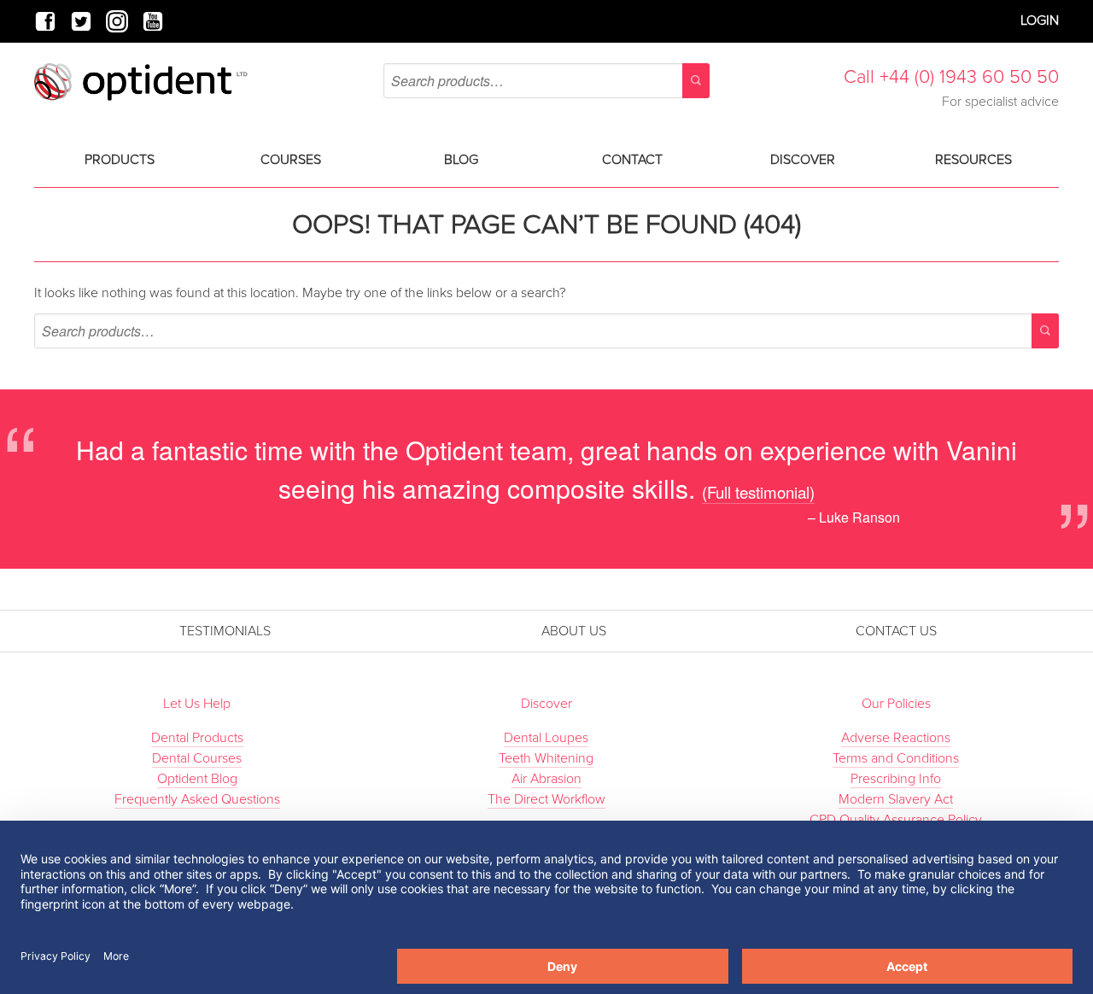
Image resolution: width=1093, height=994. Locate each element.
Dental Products (197, 737)
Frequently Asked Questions (197, 799)
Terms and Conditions (896, 758)
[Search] (696, 80)
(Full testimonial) (758, 491)
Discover (802, 159)
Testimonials (225, 631)
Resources (973, 159)
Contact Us (896, 631)
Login (1039, 20)
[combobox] (546, 80)
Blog (461, 159)
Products (120, 159)
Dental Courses (197, 758)
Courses (290, 159)
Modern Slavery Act (896, 799)
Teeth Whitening (546, 758)
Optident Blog (197, 778)
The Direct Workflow (546, 799)
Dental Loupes (546, 737)
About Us (573, 631)
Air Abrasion (546, 778)
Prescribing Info (895, 778)
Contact (632, 159)
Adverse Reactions (895, 737)
